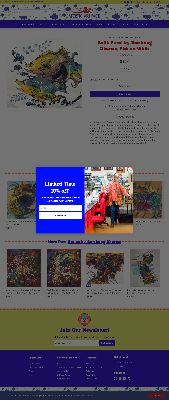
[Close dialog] (129, 170)
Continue (60, 215)
